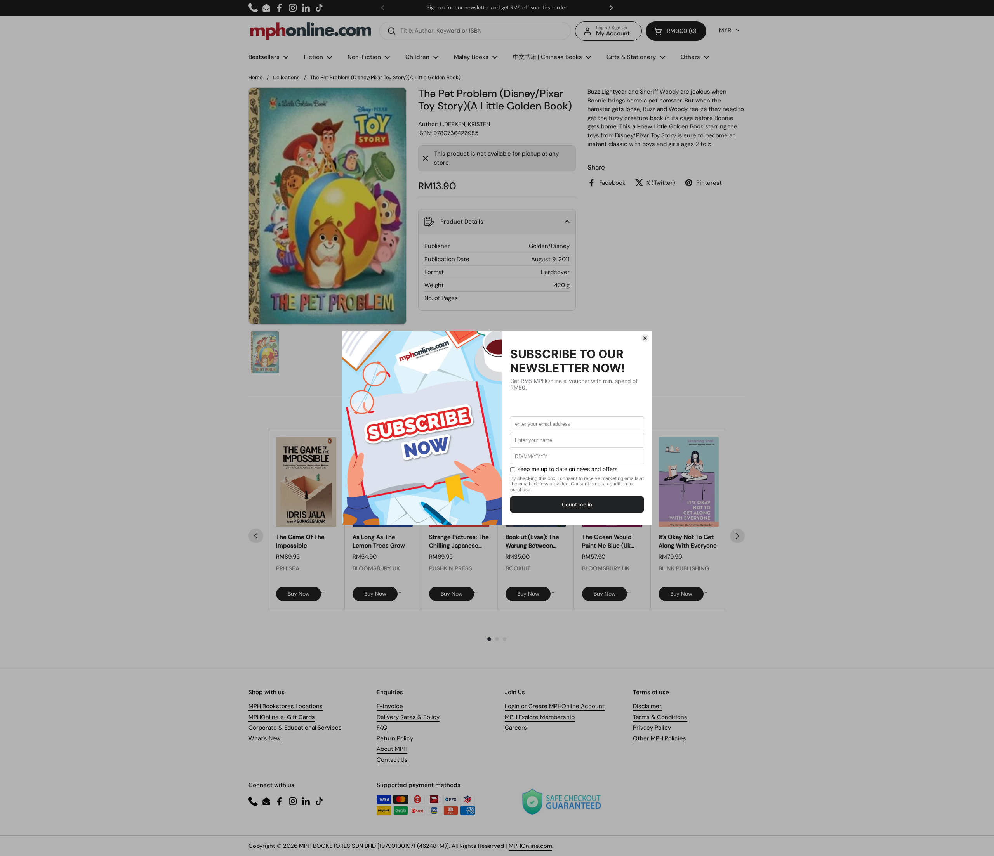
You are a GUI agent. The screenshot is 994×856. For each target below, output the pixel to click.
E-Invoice (390, 706)
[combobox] (475, 31)
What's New (264, 738)
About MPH (392, 749)
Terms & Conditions (660, 717)
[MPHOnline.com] (310, 31)
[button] (676, 31)
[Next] (737, 536)
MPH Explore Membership (540, 717)
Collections (286, 77)
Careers (516, 727)
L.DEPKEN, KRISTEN (465, 124)
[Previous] (255, 536)
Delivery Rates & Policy (408, 717)
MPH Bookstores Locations (285, 706)
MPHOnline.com (530, 846)
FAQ (382, 727)
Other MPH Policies (659, 738)
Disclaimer (647, 706)
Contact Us (392, 760)
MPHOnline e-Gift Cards (281, 717)
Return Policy (395, 738)
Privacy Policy (652, 727)
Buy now (299, 593)
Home (255, 77)
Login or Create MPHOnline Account (555, 706)
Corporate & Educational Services (295, 727)
